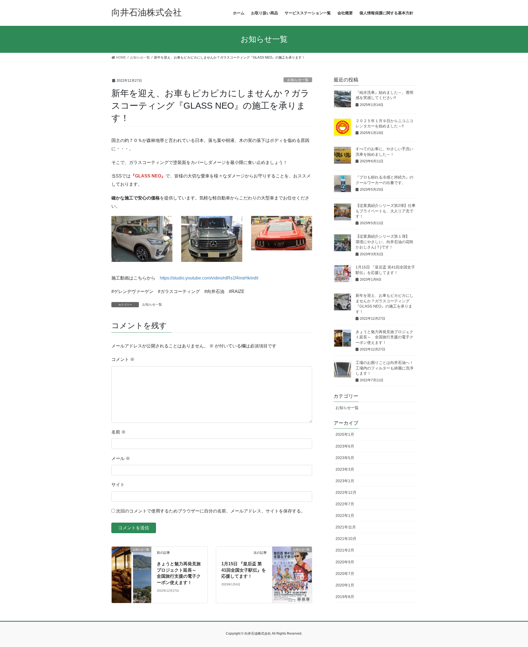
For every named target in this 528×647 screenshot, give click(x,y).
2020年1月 (345, 585)
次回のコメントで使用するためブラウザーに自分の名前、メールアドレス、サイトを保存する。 (210, 511)
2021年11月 (346, 527)
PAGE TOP (511, 622)
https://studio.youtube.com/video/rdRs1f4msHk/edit (209, 278)
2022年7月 (345, 504)
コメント (122, 359)
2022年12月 (346, 492)
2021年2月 (345, 550)
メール (120, 458)
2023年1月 (345, 481)
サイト (118, 484)
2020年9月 (345, 562)
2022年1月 (345, 515)
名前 (118, 432)
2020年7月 (345, 573)
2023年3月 (345, 469)
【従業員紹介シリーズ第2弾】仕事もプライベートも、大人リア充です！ (386, 210)
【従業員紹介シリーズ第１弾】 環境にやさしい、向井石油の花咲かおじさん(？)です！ (384, 241)
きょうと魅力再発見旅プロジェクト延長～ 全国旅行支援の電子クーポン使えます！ (384, 337)
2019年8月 (345, 596)
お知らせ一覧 (298, 80)
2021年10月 (346, 538)
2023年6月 (345, 446)
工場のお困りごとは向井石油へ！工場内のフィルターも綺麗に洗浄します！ (384, 367)
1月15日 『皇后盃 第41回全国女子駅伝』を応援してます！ (243, 570)
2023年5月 (345, 458)
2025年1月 (345, 434)
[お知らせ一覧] (131, 554)
